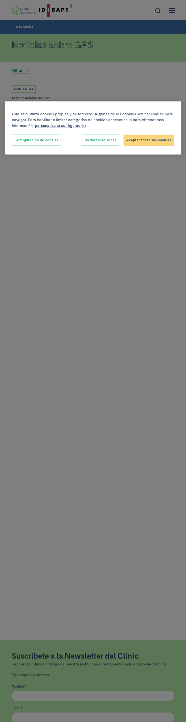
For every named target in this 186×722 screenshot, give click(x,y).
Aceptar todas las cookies (148, 140)
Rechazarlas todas (100, 140)
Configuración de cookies (37, 140)
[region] (93, 128)
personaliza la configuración (60, 125)
